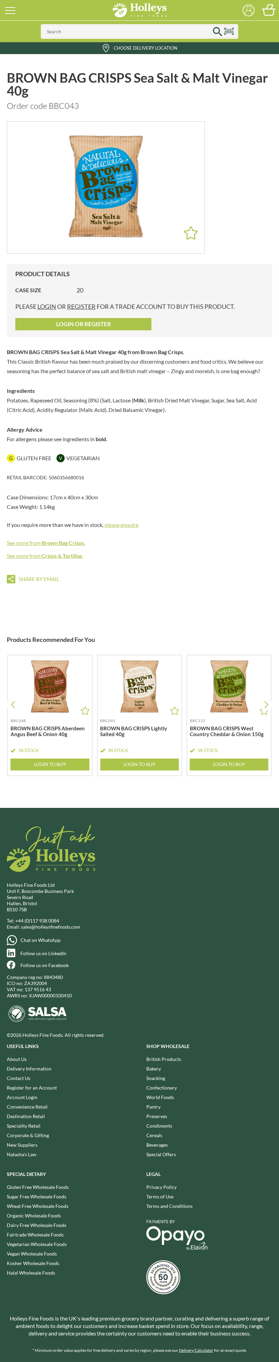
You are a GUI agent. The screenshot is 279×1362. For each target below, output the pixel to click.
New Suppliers (22, 1145)
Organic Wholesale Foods (34, 1215)
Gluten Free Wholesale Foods (38, 1187)
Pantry (153, 1107)
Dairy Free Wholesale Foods (36, 1225)
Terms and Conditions (169, 1206)
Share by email (39, 579)
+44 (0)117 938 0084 (37, 921)
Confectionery (161, 1088)
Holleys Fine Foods (139, 10)
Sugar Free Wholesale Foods (36, 1196)
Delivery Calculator (196, 1350)
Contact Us (18, 1078)
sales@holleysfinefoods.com (50, 927)
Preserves (156, 1116)
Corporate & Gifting (28, 1135)
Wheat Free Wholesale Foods (37, 1206)
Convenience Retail (27, 1107)
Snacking (155, 1078)
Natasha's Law (21, 1154)
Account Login (22, 1097)
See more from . (46, 542)
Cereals (154, 1135)
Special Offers (161, 1154)
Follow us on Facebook (44, 965)
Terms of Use (160, 1196)
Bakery (153, 1069)
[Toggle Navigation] (10, 10)
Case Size (28, 290)
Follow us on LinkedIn (43, 953)
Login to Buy (50, 764)
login (46, 306)
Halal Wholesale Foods (31, 1273)
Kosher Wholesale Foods (33, 1263)
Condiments (159, 1126)
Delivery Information (29, 1069)
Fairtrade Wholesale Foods (35, 1235)
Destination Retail (26, 1116)
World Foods (160, 1097)
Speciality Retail (23, 1126)
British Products (163, 1059)
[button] (266, 705)
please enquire (121, 524)
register (81, 306)
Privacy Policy (161, 1187)
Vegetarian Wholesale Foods (37, 1244)
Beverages (157, 1145)
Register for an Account (32, 1088)
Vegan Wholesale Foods (32, 1254)
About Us (17, 1059)
